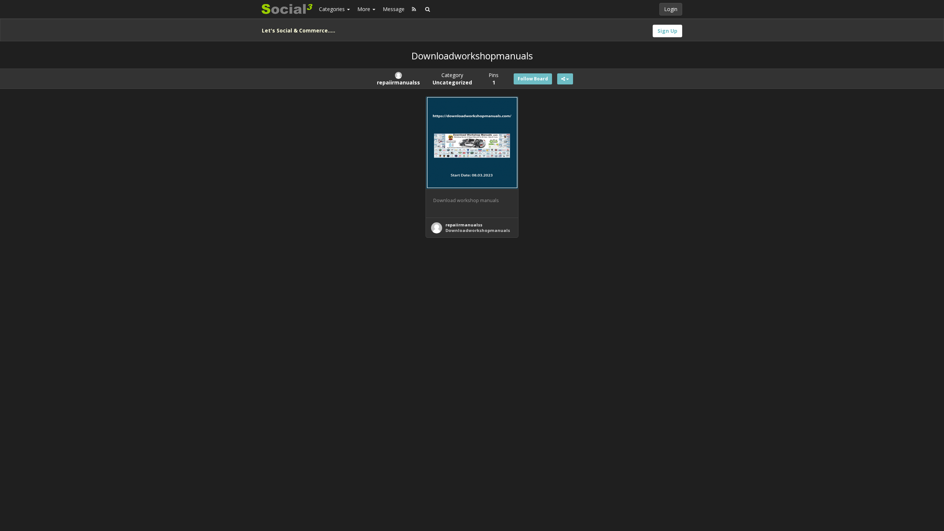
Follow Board (533, 79)
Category (452, 79)
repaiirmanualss (463, 225)
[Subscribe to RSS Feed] (414, 9)
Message (394, 9)
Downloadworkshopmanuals (477, 230)
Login (670, 9)
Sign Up (667, 30)
